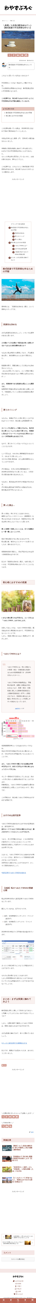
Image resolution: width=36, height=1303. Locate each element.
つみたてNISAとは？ (21, 245)
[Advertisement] (18, 199)
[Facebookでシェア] (14, 55)
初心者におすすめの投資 (18, 242)
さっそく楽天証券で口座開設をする (14, 1043)
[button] (26, 55)
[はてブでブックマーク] (18, 55)
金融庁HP (17, 708)
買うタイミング (19, 236)
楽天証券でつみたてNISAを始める (14, 873)
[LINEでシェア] (22, 55)
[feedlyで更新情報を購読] (6, 1126)
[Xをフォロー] (3, 1126)
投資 (5, 1065)
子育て (19, 1286)
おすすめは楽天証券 (21, 248)
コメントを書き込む (18, 1259)
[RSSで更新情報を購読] (10, 1126)
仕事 (19, 1291)
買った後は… (19, 239)
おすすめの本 (19, 1281)
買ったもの (19, 1294)
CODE (19, 1283)
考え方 (19, 1289)
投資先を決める (19, 233)
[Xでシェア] (10, 55)
